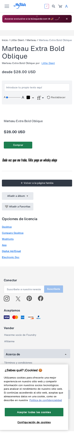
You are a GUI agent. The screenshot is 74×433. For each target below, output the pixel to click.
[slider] (13, 97)
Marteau (31, 40)
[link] (60, 6)
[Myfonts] (20, 8)
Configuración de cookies (34, 422)
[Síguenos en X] (19, 298)
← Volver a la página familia (37, 183)
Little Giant (17, 40)
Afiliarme (9, 341)
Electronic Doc (10, 257)
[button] (30, 98)
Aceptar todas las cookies (34, 412)
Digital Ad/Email (11, 251)
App (4, 245)
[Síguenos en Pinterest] (31, 298)
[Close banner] (66, 19)
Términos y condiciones (18, 362)
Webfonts (8, 239)
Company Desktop (13, 233)
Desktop (7, 227)
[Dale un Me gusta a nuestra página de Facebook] (42, 298)
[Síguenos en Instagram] (8, 298)
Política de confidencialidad (45, 400)
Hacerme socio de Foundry (20, 335)
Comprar (18, 145)
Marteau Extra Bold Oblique (55, 40)
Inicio (5, 40)
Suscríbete (53, 289)
